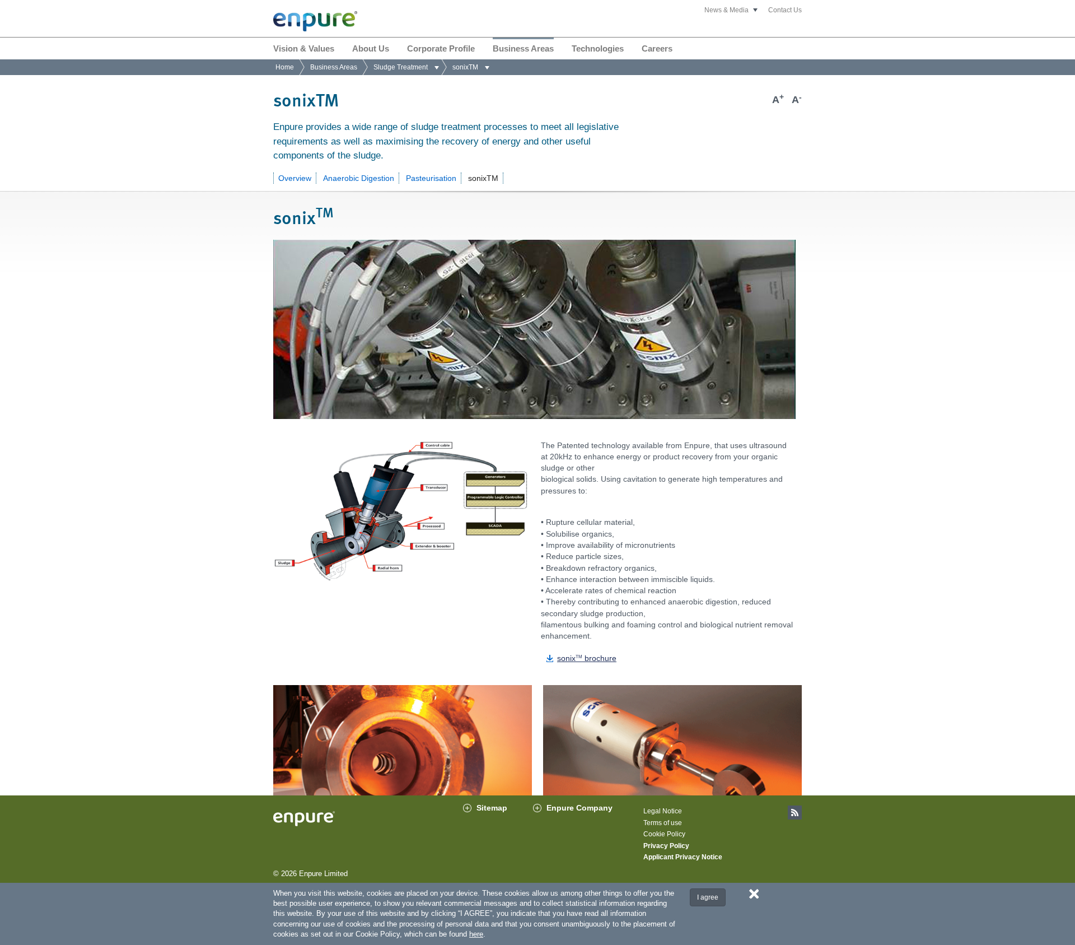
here (476, 934)
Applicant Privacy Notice (682, 857)
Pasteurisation (431, 178)
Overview (294, 178)
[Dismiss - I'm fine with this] (754, 893)
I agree (707, 897)
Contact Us (785, 10)
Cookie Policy (664, 834)
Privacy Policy (666, 846)
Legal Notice (662, 811)
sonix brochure (586, 658)
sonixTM (483, 178)
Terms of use (662, 823)
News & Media (726, 10)
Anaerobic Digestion (358, 178)
